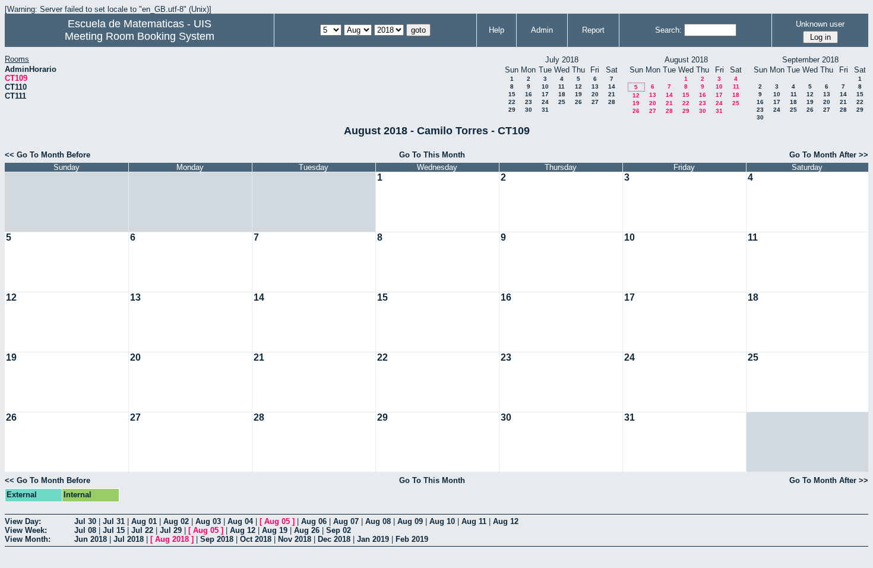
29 (511, 109)
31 (545, 109)
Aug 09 (410, 521)
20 (595, 94)
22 (511, 102)
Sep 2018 (216, 539)
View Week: (26, 530)
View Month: (27, 539)
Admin (542, 30)
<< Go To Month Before (47, 154)
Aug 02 (176, 521)
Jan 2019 (373, 539)
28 (611, 102)
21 (611, 94)
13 (595, 86)
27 (595, 102)
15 (511, 94)
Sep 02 (338, 530)
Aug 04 (240, 521)
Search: (668, 30)
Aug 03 (208, 521)
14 (611, 86)
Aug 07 (346, 521)
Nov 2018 (294, 539)
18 (561, 94)
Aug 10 (442, 521)
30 (528, 109)
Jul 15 (114, 530)
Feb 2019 (412, 539)
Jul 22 (142, 530)
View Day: (23, 521)
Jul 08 (85, 530)
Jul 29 (171, 530)
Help (496, 30)
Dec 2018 (334, 539)
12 (578, 86)
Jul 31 (114, 521)
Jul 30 (85, 521)
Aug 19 (274, 530)
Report (593, 30)
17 (545, 94)
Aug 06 (314, 521)
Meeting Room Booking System (139, 36)
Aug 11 (473, 521)
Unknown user (820, 24)
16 (528, 94)
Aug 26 (307, 530)
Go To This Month (432, 154)
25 (561, 102)
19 (578, 94)
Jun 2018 (90, 539)
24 (545, 102)
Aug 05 (277, 521)
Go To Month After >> (828, 154)
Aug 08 (378, 521)
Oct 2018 (255, 539)
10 (545, 86)
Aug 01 (144, 521)
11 (561, 86)
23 (528, 102)
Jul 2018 (128, 539)
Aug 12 (505, 521)
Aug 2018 (172, 539)
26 (578, 102)
